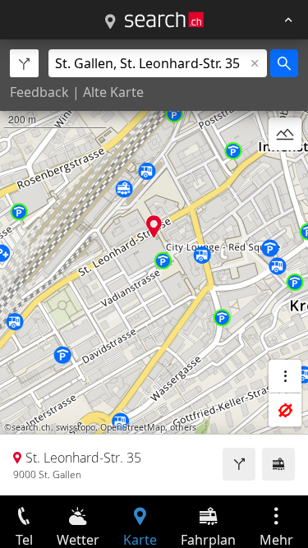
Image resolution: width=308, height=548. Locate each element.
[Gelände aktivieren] (285, 133)
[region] (154, 267)
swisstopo (75, 427)
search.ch (31, 427)
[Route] (239, 464)
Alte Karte (113, 92)
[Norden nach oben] (285, 173)
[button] (154, 226)
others (183, 427)
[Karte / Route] (110, 22)
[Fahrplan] (278, 464)
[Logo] (164, 20)
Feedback (39, 92)
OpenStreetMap (132, 427)
